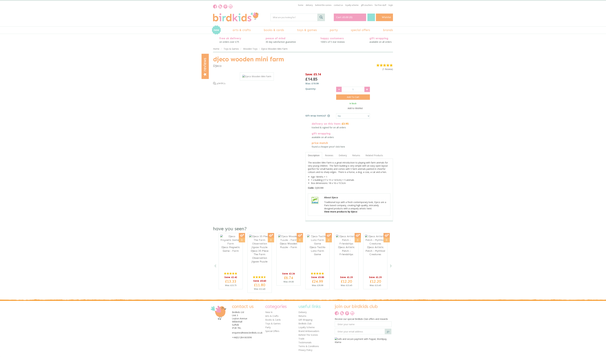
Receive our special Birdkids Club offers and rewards (361, 318)
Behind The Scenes (308, 334)
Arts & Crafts (272, 315)
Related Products (374, 155)
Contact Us (338, 5)
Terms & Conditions (308, 346)
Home (300, 5)
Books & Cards (273, 319)
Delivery (343, 155)
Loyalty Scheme (306, 327)
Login (391, 5)
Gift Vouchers (366, 5)
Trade (301, 338)
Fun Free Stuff (380, 5)
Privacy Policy (305, 349)
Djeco (217, 66)
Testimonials (305, 342)
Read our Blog (220, 7)
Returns (356, 155)
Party (268, 327)
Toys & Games (273, 323)
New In (269, 312)
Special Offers (272, 331)
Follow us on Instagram (231, 7)
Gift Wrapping (305, 319)
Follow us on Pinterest (225, 7)
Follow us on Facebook (215, 7)
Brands (388, 30)
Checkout (371, 17)
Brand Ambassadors (308, 331)
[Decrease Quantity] (339, 89)
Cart (339, 17)
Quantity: (310, 88)
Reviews (204, 65)
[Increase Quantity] (367, 89)
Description (314, 155)
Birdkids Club (305, 323)
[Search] (321, 17)
